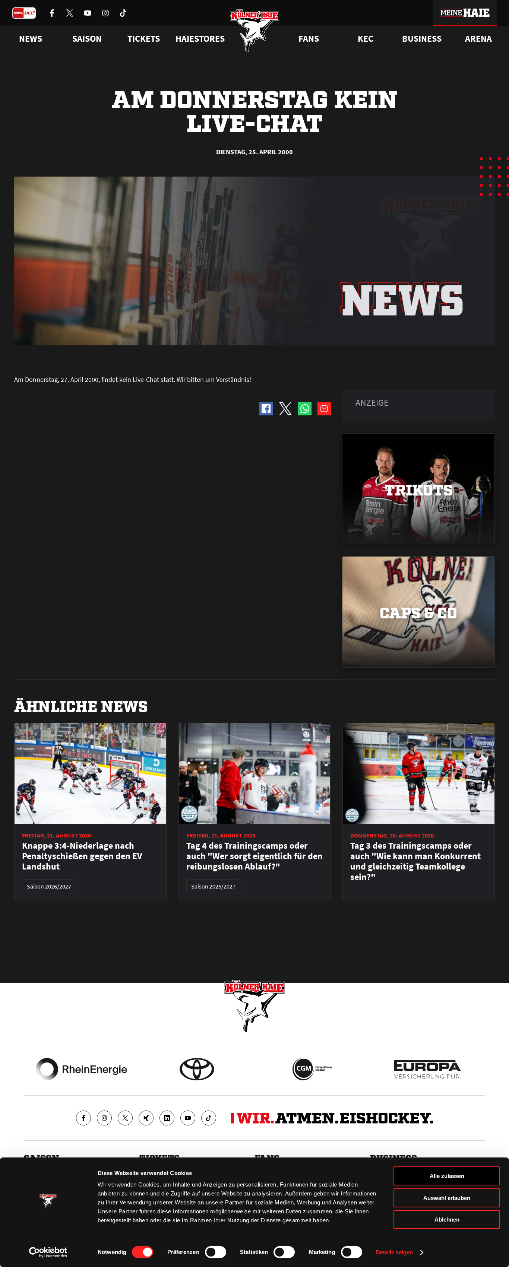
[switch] (215, 1252)
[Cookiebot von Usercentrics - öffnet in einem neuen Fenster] (48, 1252)
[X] (125, 1118)
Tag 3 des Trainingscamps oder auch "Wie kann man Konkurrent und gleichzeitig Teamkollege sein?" (415, 861)
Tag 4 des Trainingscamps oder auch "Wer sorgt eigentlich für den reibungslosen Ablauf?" (254, 856)
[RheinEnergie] (81, 1069)
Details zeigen (394, 1252)
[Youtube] (187, 1118)
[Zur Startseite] (254, 31)
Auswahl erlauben (446, 1198)
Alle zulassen (447, 1176)
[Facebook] (83, 1118)
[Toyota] (197, 1069)
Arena (478, 38)
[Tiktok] (208, 1118)
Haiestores (200, 38)
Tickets (143, 38)
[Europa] (427, 1069)
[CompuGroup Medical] (312, 1069)
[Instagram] (104, 1118)
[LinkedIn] (166, 1118)
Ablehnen (446, 1219)
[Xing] (146, 1118)
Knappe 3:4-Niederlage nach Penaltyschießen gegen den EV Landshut (82, 856)
